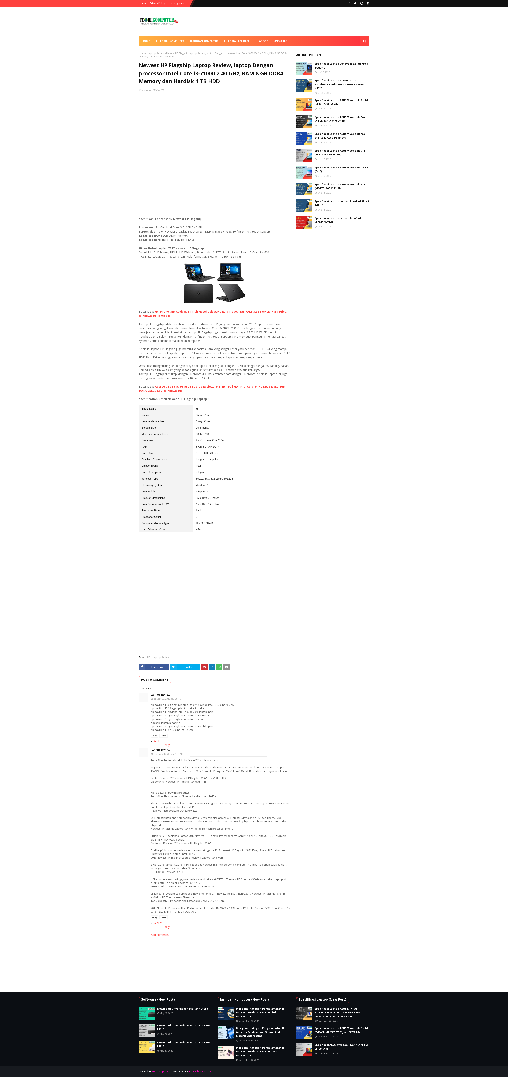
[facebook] (349, 3)
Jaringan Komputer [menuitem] (204, 41)
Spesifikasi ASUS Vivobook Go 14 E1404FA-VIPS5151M (342, 1047)
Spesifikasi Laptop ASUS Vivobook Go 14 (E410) (341, 169)
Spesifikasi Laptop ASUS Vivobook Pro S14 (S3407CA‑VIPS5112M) (340, 136)
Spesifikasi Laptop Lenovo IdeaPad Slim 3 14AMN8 (338, 220)
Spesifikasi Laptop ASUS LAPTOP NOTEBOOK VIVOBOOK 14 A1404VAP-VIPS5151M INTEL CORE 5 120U (338, 1012)
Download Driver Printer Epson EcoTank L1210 (183, 1027)
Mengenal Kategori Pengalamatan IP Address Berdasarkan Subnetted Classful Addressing (260, 1032)
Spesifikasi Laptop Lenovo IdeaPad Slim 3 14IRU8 (342, 203)
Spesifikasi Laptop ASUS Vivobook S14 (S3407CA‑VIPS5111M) (340, 152)
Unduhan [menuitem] (281, 41)
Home (142, 3)
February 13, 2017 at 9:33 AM (168, 753)
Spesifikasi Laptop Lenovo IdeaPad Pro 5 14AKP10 (341, 65)
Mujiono (146, 90)
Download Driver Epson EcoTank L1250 (182, 1008)
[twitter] (355, 3)
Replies (158, 741)
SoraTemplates (160, 1071)
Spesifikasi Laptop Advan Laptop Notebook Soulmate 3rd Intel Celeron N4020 (340, 84)
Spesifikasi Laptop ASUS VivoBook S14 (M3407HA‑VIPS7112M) (340, 186)
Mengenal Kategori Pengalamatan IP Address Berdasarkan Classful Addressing (260, 1012)
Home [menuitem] (146, 41)
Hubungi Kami (177, 3)
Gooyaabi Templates (200, 1071)
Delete (163, 735)
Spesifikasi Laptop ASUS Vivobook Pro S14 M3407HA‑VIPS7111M (340, 119)
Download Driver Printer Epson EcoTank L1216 (183, 1044)
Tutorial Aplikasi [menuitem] (236, 41)
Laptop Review (156, 53)
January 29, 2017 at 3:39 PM (167, 698)
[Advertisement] (214, 125)
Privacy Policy (157, 3)
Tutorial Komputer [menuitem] (170, 41)
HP (148, 657)
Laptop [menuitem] (263, 41)
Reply (154, 735)
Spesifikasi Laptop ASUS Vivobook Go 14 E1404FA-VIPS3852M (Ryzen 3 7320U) (341, 1030)
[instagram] (361, 3)
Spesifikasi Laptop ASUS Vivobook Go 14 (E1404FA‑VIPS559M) (341, 102)
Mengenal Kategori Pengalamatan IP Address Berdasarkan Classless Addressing (260, 1051)
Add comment (160, 935)
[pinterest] (367, 3)
